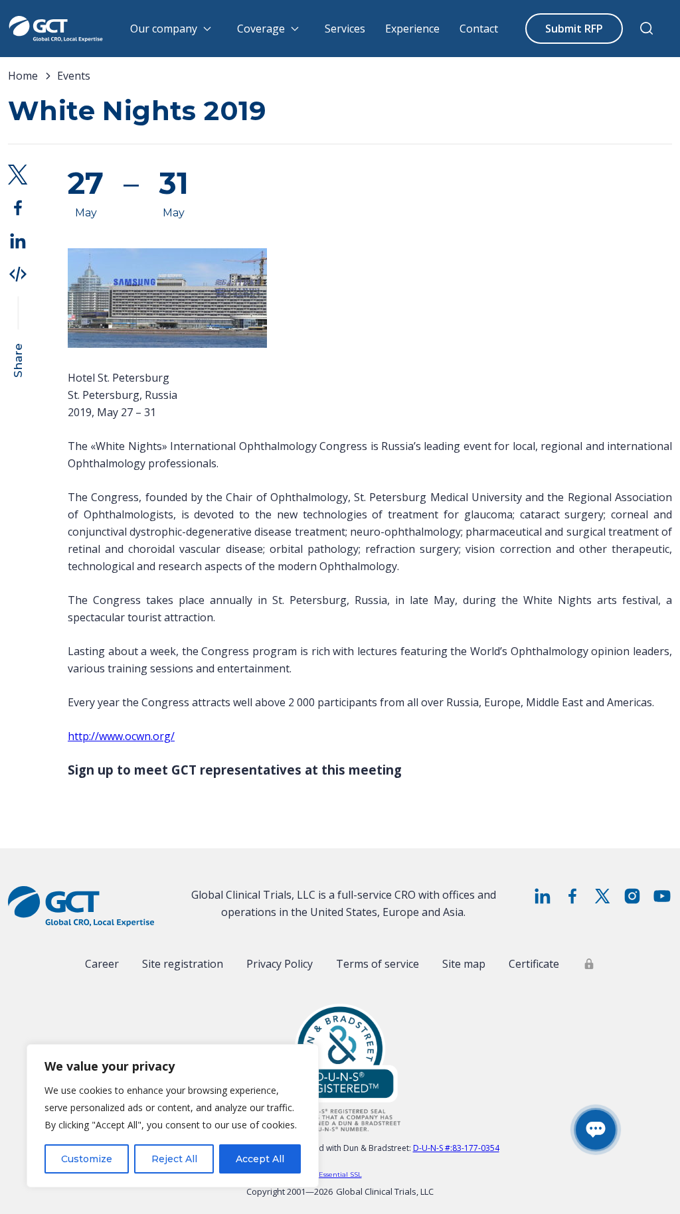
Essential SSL (340, 1174)
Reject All (174, 1159)
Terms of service (377, 963)
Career (102, 963)
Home (23, 75)
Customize (86, 1159)
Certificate (534, 963)
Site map (463, 963)
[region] (173, 1115)
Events (73, 75)
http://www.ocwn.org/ (121, 736)
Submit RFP (574, 28)
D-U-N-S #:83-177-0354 (456, 1148)
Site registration (182, 963)
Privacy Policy (279, 963)
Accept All (260, 1159)
